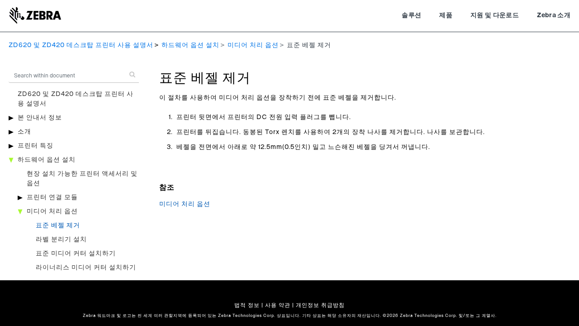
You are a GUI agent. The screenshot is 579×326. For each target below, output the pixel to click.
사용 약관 (277, 305)
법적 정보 (247, 305)
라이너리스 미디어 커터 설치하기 (86, 267)
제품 (445, 15)
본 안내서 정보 (40, 118)
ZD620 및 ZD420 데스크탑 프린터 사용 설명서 (81, 45)
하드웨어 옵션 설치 (190, 45)
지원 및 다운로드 (494, 15)
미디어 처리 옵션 (253, 45)
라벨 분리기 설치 (61, 239)
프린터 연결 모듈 (52, 197)
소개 (24, 132)
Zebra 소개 (553, 15)
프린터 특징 (35, 146)
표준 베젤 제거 (58, 225)
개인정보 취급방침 (320, 305)
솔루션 (411, 15)
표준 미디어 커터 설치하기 (76, 253)
